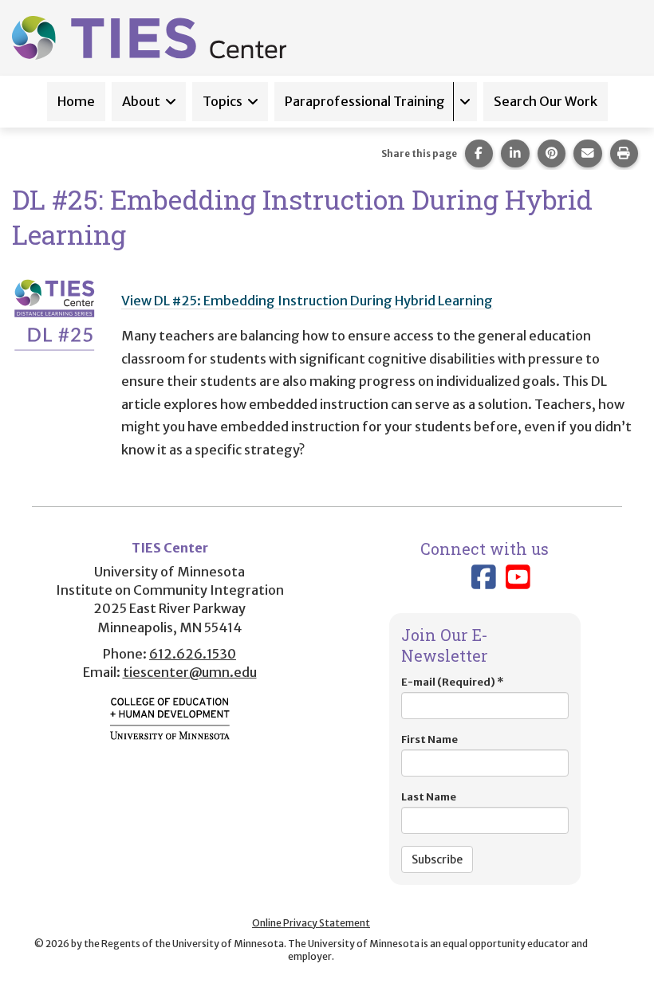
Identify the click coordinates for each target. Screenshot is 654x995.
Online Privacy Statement (311, 923)
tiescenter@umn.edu (190, 672)
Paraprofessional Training (365, 101)
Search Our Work (545, 101)
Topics (222, 101)
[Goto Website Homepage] (149, 37)
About (141, 101)
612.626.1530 (192, 654)
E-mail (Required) (452, 682)
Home (76, 101)
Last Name (428, 797)
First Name (429, 739)
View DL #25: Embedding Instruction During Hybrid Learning (307, 301)
